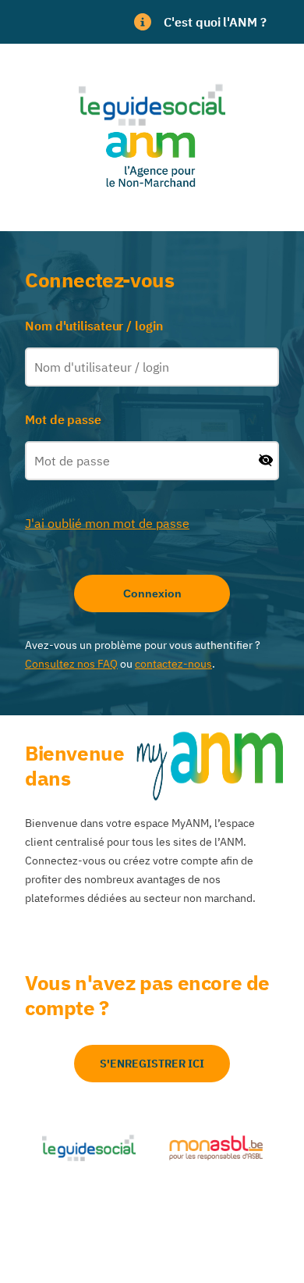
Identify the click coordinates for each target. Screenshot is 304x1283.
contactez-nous (173, 664)
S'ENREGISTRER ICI (152, 1064)
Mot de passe (63, 419)
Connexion (152, 593)
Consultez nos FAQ (71, 664)
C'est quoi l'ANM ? (215, 22)
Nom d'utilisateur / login (94, 325)
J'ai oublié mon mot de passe (107, 523)
